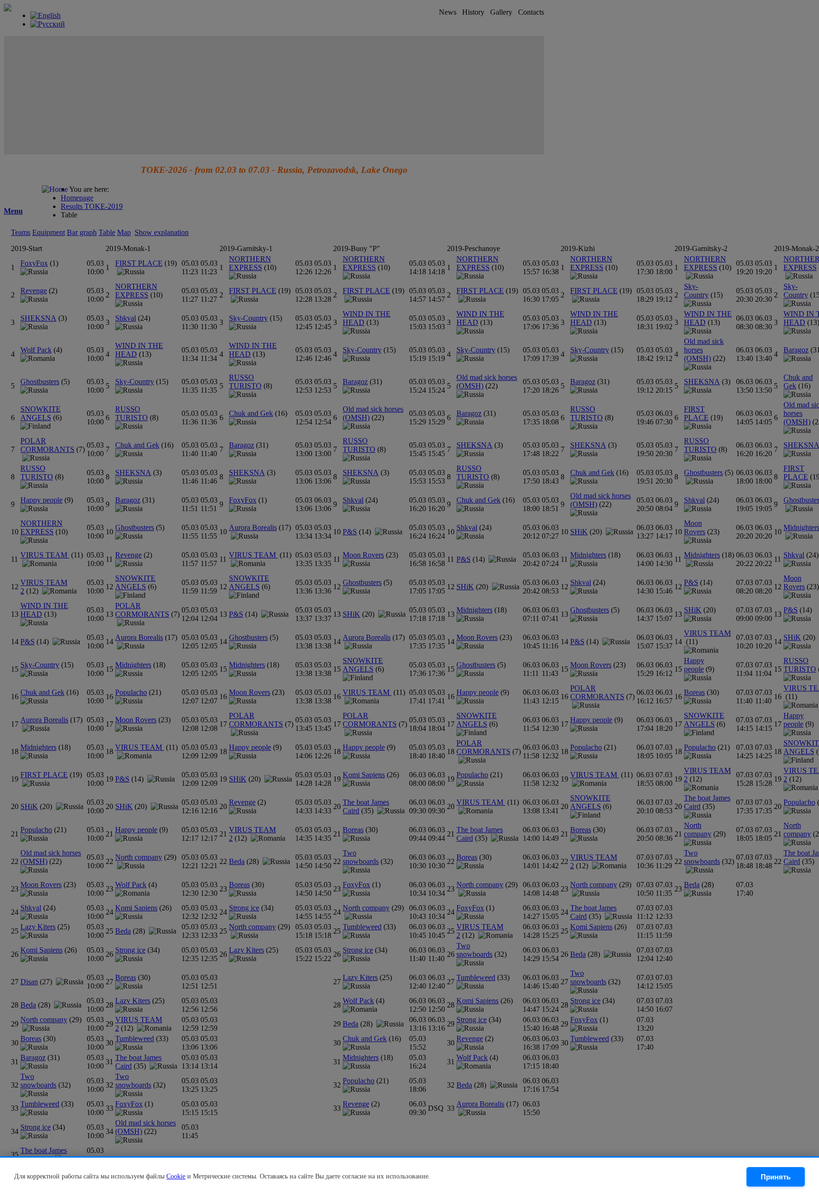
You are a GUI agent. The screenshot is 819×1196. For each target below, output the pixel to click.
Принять (776, 1177)
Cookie (175, 1176)
